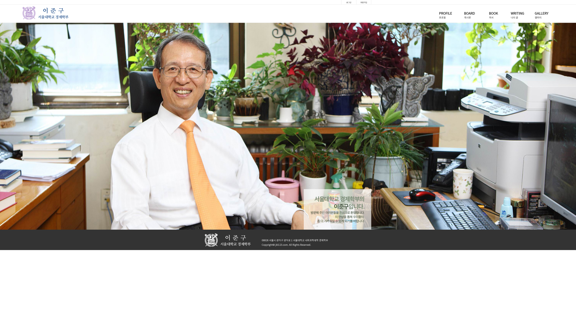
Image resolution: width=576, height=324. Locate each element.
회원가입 (363, 2)
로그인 (348, 2)
